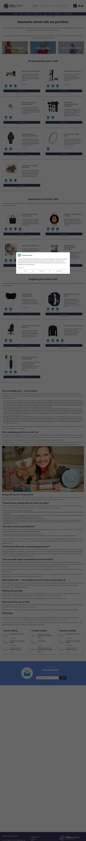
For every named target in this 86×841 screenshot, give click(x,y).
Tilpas (25, 270)
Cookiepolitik (21, 267)
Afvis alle (41, 271)
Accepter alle (59, 271)
